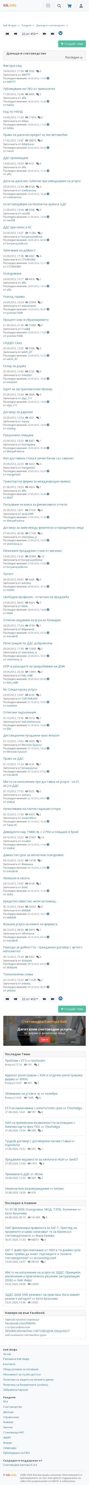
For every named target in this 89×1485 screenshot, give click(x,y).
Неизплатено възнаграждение (27, 1188)
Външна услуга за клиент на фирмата (30, 924)
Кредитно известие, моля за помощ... (30, 901)
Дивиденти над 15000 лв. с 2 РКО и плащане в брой (40, 832)
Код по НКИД (13, 112)
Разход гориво (14, 296)
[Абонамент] (70, 5)
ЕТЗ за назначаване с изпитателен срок (33, 1108)
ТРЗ (5, 1401)
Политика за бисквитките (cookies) (25, 1385)
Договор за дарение (18, 412)
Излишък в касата (16, 878)
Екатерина (28, 444)
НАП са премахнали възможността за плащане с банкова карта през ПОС (40, 1125)
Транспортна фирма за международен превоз (36, 481)
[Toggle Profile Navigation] (81, 5)
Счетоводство (12, 1407)
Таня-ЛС (12, 825)
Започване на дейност (19, 250)
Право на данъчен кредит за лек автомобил (35, 135)
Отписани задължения (19, 712)
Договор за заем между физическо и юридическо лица (43, 527)
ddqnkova (28, 144)
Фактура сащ (12, 66)
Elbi (9, 729)
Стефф (26, 329)
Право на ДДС (13, 758)
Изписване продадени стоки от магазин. (32, 551)
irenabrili (12, 636)
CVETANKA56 (29, 698)
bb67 (10, 497)
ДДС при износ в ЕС (17, 227)
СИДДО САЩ (12, 343)
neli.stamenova (31, 722)
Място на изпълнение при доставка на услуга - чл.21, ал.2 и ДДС (41, 784)
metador (27, 375)
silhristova (28, 933)
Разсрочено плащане (18, 435)
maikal (11, 802)
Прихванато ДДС (17, 1174)
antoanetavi (29, 306)
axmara (26, 795)
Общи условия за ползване (20, 1369)
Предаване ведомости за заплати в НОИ (34, 1159)
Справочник (11, 1417)
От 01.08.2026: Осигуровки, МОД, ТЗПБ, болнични (41, 1209)
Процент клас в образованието (26, 320)
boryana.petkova (32, 236)
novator (26, 841)
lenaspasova (29, 768)
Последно (72, 57)
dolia (25, 887)
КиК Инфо (24, 1280)
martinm (12, 705)
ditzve (39, 1174)
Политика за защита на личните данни (28, 1379)
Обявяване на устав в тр (23, 1093)
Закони (7, 1427)
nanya (25, 421)
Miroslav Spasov (32, 745)
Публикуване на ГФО (16, 1453)
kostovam (38, 1060)
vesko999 (27, 514)
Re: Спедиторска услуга (20, 689)
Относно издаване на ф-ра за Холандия (32, 620)
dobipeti (27, 960)
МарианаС (28, 629)
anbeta (26, 983)
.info (9, 5)
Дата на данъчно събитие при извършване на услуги (42, 181)
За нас (7, 1354)
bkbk (25, 606)
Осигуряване (12, 273)
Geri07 (73, 1159)
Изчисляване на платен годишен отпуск (32, 809)
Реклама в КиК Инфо (16, 1359)
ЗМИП (7, 1437)
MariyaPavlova (15, 451)
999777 (26, 75)
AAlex (25, 121)
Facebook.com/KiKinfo (20, 1323)
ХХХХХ (10, 590)
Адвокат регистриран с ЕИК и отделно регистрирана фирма (44, 1077)
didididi (26, 910)
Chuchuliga (74, 1108)
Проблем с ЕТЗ (16, 1060)
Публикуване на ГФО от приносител (29, 89)
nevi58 (26, 213)
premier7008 (15, 313)
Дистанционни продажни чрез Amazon (31, 735)
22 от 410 (28, 34)
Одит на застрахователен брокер (27, 389)
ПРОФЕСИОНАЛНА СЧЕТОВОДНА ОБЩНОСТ (37, 1331)
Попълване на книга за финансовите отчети (35, 504)
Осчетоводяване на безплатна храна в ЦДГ (34, 204)
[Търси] (59, 4)
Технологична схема (18, 974)
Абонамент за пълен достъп (22, 1374)
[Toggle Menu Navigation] (48, 5)
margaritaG (28, 467)
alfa (24, 98)
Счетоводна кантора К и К (20, 1465)
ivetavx (59, 1188)
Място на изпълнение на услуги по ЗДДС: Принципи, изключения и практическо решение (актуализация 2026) (43, 1276)
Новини (8, 1422)
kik (10, 1475)
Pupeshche (12, 1145)
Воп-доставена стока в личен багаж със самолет (38, 458)
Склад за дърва (14, 366)
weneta (26, 583)
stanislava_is (29, 537)
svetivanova (29, 190)
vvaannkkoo (29, 818)
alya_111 (27, 398)
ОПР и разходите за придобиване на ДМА (34, 666)
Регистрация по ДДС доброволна (27, 643)
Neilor (10, 105)
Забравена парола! (15, 1389)
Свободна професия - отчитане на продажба (36, 597)
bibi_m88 (27, 675)
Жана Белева (45, 1236)
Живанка (27, 864)
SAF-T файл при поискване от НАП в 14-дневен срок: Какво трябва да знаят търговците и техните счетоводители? (43, 1254)
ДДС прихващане (15, 158)
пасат (10, 151)
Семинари (9, 1448)
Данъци (8, 1412)
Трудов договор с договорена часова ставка (38, 1141)
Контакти (9, 1364)
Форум (7, 1443)
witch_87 (27, 352)
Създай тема (73, 44)
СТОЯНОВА (29, 259)
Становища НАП (13, 1432)
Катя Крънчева (16, 1213)
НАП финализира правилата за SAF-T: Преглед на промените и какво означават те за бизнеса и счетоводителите (41, 1231)
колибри (51, 1093)
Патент (8, 574)
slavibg (11, 428)
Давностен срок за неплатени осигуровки (33, 855)
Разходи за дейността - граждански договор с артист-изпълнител (43, 949)
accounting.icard (45, 1258)
